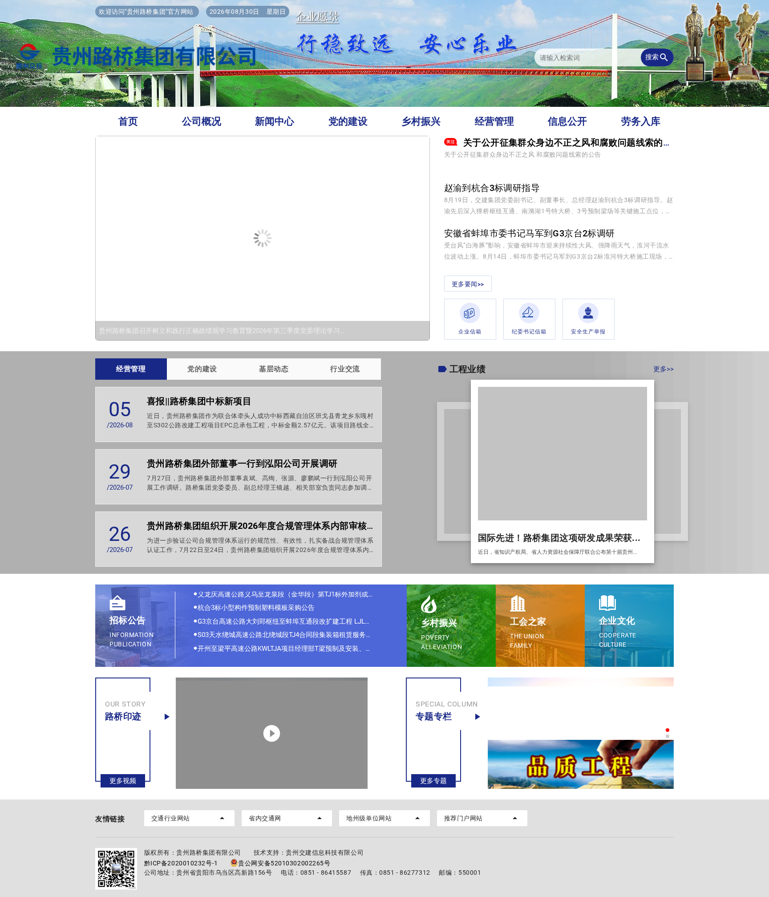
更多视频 (122, 781)
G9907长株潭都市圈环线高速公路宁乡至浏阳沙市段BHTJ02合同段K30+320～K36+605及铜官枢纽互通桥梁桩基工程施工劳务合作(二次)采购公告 (293, 645)
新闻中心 (274, 121)
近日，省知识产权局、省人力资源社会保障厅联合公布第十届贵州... (557, 552)
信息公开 (567, 121)
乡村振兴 (421, 121)
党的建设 (348, 121)
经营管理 (494, 121)
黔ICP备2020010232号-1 (181, 863)
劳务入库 (640, 121)
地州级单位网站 (384, 818)
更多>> (663, 369)
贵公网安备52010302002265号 (284, 863)
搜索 (657, 57)
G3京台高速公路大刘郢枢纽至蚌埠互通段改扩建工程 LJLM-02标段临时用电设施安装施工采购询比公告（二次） (293, 605)
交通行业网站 (189, 818)
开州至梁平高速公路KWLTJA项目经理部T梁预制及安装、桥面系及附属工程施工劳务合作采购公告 (293, 632)
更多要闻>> (468, 284)
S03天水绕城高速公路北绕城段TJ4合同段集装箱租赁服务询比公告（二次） (293, 618)
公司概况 (201, 121)
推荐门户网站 (482, 818)
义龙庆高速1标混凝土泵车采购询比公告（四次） (267, 659)
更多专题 (433, 781)
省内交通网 (287, 818)
